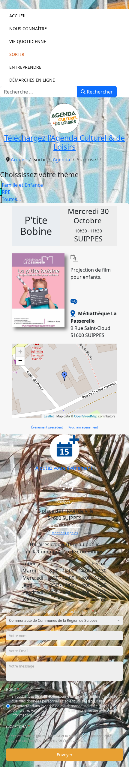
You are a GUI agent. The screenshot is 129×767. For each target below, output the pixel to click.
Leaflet (49, 416)
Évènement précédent (47, 427)
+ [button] (20, 351)
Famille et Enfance (22, 185)
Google (11, 740)
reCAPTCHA (18, 726)
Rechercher (99, 91)
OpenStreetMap (85, 416)
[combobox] (38, 91)
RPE (6, 192)
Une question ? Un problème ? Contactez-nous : (50, 611)
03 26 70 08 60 (64, 525)
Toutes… (11, 199)
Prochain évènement (83, 427)
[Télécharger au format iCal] (74, 257)
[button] (65, 28)
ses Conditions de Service (42, 740)
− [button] (20, 361)
